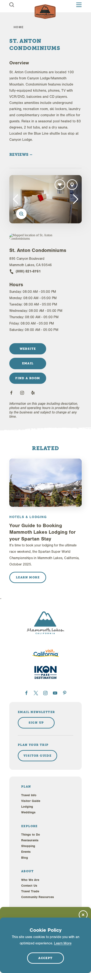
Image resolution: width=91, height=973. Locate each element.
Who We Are (30, 880)
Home (19, 27)
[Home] (45, 11)
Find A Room (27, 378)
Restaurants (30, 840)
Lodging (27, 807)
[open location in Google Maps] (35, 237)
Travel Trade (30, 891)
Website (28, 348)
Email (28, 363)
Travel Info (28, 795)
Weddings (28, 812)
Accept (45, 958)
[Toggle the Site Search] (11, 4)
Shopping (28, 846)
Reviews (19, 154)
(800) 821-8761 (28, 271)
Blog (24, 858)
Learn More (62, 943)
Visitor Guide (30, 801)
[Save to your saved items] (60, 184)
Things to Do (30, 834)
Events (26, 852)
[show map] (72, 184)
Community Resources (37, 897)
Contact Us (29, 885)
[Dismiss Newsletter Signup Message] (83, 914)
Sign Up (36, 722)
